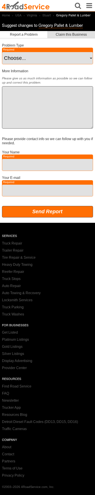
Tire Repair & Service (19, 257)
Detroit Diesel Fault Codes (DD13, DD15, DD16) (40, 422)
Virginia (32, 15)
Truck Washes (13, 314)
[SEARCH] (78, 5)
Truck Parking (13, 307)
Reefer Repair (13, 272)
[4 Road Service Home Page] (25, 5)
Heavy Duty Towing (17, 264)
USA (18, 15)
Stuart (46, 15)
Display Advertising (17, 361)
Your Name (11, 152)
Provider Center (14, 368)
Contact (8, 454)
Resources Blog (14, 415)
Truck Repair (12, 243)
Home (6, 15)
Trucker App (11, 407)
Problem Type (13, 45)
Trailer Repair (12, 250)
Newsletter (10, 400)
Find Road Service (16, 386)
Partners (8, 461)
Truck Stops (11, 279)
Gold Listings (12, 346)
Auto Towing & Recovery (21, 293)
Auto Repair (11, 286)
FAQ (5, 393)
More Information (15, 71)
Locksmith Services (17, 300)
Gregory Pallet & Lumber (60, 25)
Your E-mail (11, 178)
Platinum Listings (15, 339)
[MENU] (89, 5)
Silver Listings (13, 354)
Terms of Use (12, 468)
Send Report (47, 211)
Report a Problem (24, 34)
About (6, 447)
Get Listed (10, 332)
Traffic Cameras (14, 429)
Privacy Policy (13, 475)
